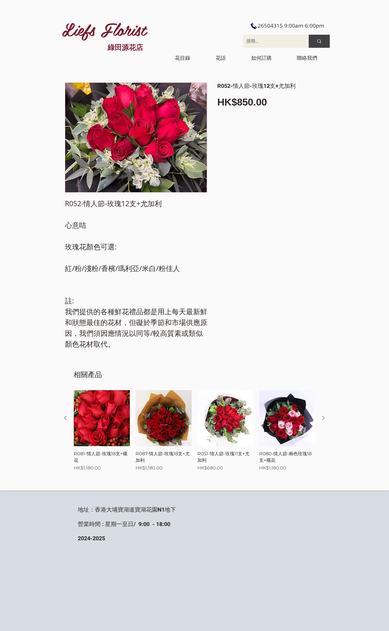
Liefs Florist (104, 29)
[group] (194, 431)
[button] (291, 25)
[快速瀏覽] (102, 418)
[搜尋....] (319, 41)
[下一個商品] (323, 418)
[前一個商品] (65, 418)
